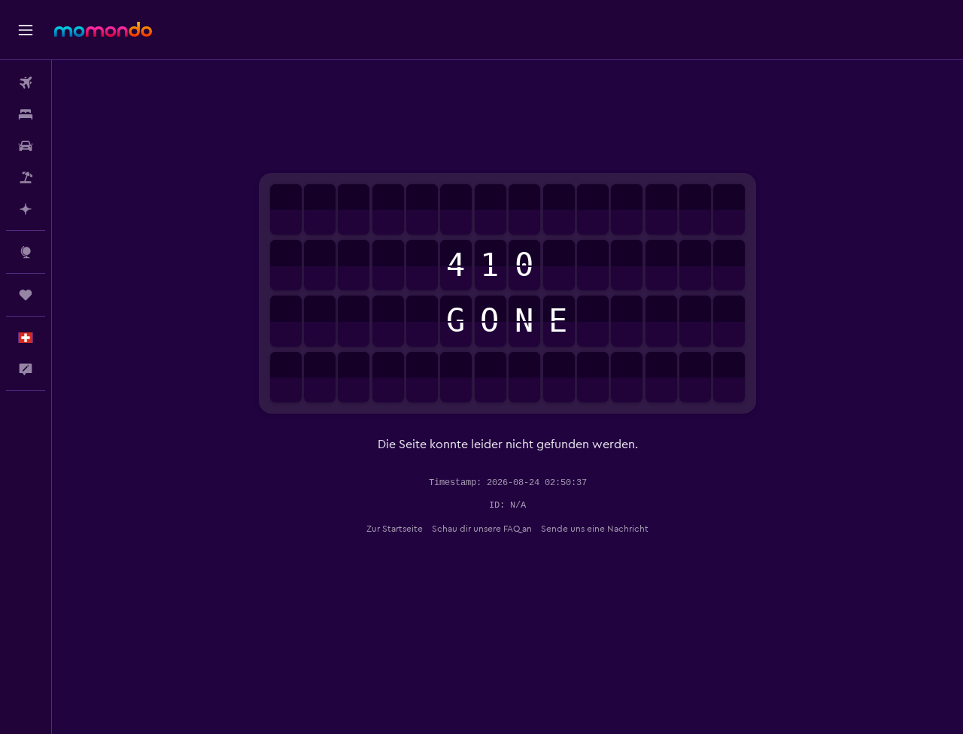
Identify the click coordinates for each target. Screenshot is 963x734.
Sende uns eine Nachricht (595, 528)
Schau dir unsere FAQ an (482, 528)
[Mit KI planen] (25, 209)
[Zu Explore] (25, 252)
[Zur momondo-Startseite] (103, 29)
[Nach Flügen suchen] (25, 83)
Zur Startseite (394, 528)
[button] (25, 30)
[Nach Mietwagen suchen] (25, 146)
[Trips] (25, 295)
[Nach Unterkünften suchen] (25, 114)
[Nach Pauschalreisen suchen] (25, 177)
